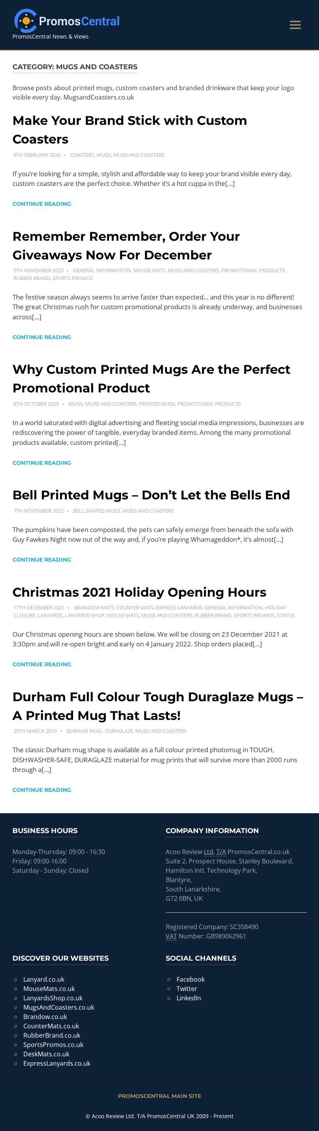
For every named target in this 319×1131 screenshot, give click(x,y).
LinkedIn (189, 998)
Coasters (82, 154)
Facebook (191, 979)
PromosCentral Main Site (159, 1095)
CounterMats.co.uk (51, 1026)
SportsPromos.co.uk (53, 1044)
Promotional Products (253, 270)
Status (285, 615)
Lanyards (50, 615)
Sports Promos (73, 278)
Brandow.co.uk (45, 1016)
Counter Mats (135, 607)
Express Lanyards (179, 607)
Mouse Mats (149, 270)
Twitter (187, 988)
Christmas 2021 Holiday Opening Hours (139, 592)
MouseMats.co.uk (49, 988)
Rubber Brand (32, 278)
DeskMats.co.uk (46, 1054)
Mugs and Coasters (139, 154)
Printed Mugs (157, 403)
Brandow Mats (94, 607)
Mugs (103, 154)
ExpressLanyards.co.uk (56, 1063)
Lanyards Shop (85, 615)
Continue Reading (41, 203)
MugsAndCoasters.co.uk (58, 1007)
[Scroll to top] (305, 1117)
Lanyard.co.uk (43, 979)
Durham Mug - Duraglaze (100, 730)
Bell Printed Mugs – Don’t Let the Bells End (151, 494)
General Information (102, 270)
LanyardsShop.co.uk (52, 998)
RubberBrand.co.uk (51, 1035)
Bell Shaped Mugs (96, 510)
